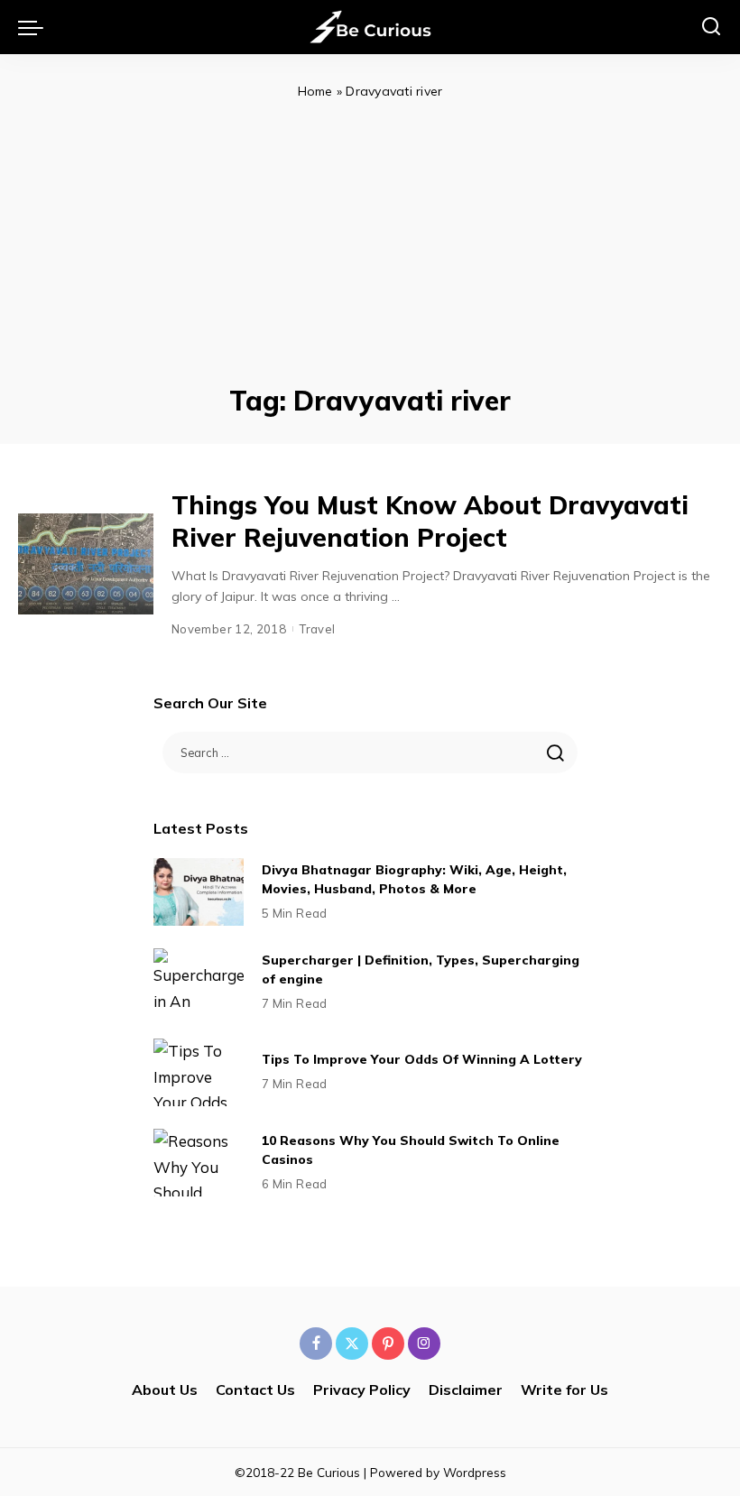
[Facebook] (316, 1343)
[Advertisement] (370, 238)
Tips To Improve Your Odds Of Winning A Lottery (422, 1059)
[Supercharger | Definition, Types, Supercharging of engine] (198, 982)
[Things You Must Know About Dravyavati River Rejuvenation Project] (85, 564)
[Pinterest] (388, 1343)
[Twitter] (352, 1343)
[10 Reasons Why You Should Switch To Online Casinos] (198, 1162)
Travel (317, 629)
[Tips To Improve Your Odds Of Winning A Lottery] (198, 1072)
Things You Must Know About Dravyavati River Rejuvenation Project (430, 521)
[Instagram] (424, 1343)
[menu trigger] (35, 27)
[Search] (711, 27)
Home (315, 91)
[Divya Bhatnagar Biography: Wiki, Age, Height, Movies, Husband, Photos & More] (198, 892)
